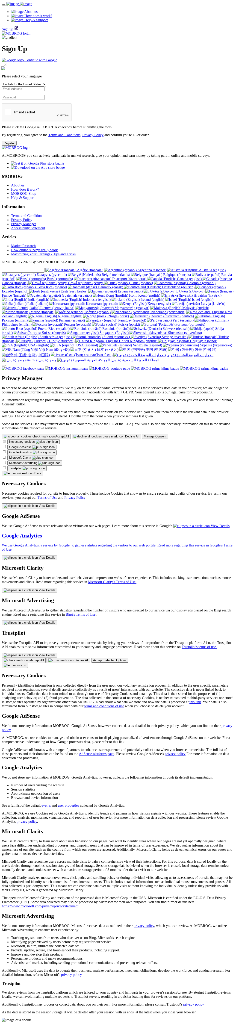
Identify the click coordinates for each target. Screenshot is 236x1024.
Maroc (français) (42, 312)
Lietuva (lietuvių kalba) (56, 308)
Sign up (7, 29)
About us (17, 185)
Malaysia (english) (195, 308)
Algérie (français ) (89, 270)
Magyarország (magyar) (131, 308)
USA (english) (38, 345)
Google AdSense (20, 447)
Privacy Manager (23, 224)
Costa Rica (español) (51, 287)
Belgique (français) (177, 275)
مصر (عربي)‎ (46, 360)
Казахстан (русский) (101, 304)
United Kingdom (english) (138, 341)
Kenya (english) (159, 304)
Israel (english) (202, 299)
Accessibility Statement (28, 228)
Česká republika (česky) (85, 283)
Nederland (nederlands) (167, 312)
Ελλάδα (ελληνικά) (190, 291)
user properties (68, 805)
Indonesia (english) (97, 299)
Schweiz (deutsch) (175, 329)
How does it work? (25, 189)
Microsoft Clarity (20, 457)
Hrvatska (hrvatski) (207, 295)
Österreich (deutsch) (179, 316)
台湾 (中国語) (38, 355)
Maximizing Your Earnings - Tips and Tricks (43, 254)
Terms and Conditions (64, 135)
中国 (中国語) (156, 349)
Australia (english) (212, 270)
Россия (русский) (77, 324)
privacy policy (175, 754)
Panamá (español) (71, 320)
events (46, 805)
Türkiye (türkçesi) (60, 341)
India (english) (38, 299)
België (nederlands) (116, 275)
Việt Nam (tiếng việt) (54, 349)
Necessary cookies (22, 441)
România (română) (115, 329)
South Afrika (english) (55, 337)
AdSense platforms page (96, 754)
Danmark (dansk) (110, 287)
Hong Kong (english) (144, 295)
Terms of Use (48, 497)
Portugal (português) (189, 324)
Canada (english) (189, 279)
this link (195, 702)
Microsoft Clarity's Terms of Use (112, 582)
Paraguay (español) (131, 320)
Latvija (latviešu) (212, 304)
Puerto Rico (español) (53, 329)
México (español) (97, 312)
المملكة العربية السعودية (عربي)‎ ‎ (135, 360)
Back (37, 473)
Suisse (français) (53, 333)
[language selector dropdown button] (4, 365)
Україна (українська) (215, 345)
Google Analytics (21, 452)
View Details (46, 506)
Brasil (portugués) (59, 279)
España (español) (130, 291)
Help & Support (22, 198)
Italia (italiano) (37, 304)
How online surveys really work (34, 250)
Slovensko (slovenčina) (184, 333)
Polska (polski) (128, 324)
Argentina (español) (151, 270)
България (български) (129, 279)
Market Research (23, 246)
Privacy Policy (92, 135)
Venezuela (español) (147, 345)
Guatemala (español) (76, 295)
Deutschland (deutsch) (178, 287)
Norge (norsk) (118, 316)
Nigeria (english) (69, 316)
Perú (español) (183, 320)
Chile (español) (141, 283)
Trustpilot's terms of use (199, 647)
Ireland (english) (152, 299)
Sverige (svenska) (174, 337)
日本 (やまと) (107, 349)
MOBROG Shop (23, 193)
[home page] (19, 4)
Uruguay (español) (203, 341)
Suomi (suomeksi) (117, 337)
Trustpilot (16, 468)
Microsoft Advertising (23, 463)
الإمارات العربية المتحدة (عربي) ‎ (188, 355)
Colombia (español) (200, 283)
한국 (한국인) (205, 349)
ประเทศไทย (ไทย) (97, 355)
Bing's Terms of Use (81, 614)
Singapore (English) (114, 333)
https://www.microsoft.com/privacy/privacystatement (40, 906)
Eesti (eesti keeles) (74, 291)
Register (9, 143)
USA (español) (86, 345)
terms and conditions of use (104, 706)
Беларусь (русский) (51, 275)
